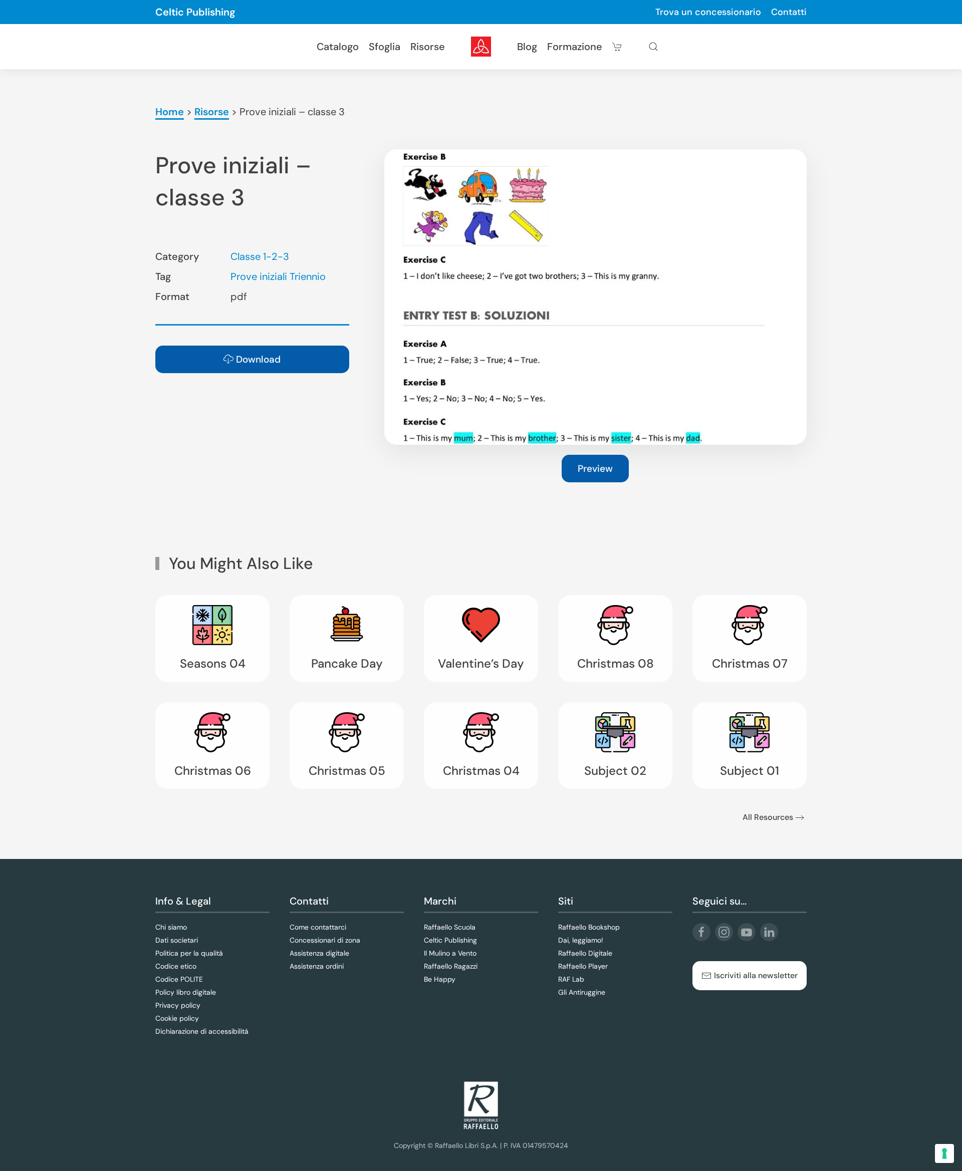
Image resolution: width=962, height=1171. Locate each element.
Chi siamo (171, 927)
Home (169, 111)
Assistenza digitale (319, 953)
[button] (653, 47)
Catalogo (338, 46)
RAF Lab (571, 979)
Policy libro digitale (185, 992)
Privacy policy (177, 1005)
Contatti (789, 12)
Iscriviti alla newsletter (756, 975)
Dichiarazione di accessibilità (202, 1031)
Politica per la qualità (189, 953)
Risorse (427, 46)
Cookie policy (177, 1018)
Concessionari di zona (325, 940)
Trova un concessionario (708, 12)
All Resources (768, 817)
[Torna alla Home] (481, 47)
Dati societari (176, 940)
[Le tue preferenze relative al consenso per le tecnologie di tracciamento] (944, 1153)
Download (258, 359)
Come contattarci (318, 927)
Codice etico (175, 966)
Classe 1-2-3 (259, 256)
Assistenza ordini (317, 966)
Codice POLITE (179, 979)
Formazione (574, 46)
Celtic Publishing (195, 12)
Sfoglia (384, 46)
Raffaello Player (583, 966)
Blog (527, 46)
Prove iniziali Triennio (278, 276)
